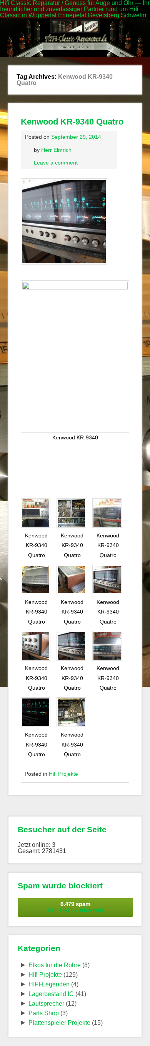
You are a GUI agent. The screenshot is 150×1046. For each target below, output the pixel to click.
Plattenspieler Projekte (59, 1022)
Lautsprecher (46, 1003)
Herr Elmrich (56, 150)
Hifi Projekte (63, 774)
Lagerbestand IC (51, 994)
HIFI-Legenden (49, 984)
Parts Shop (43, 1013)
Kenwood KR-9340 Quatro (72, 121)
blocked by (75, 907)
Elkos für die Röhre (54, 965)
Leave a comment (56, 163)
